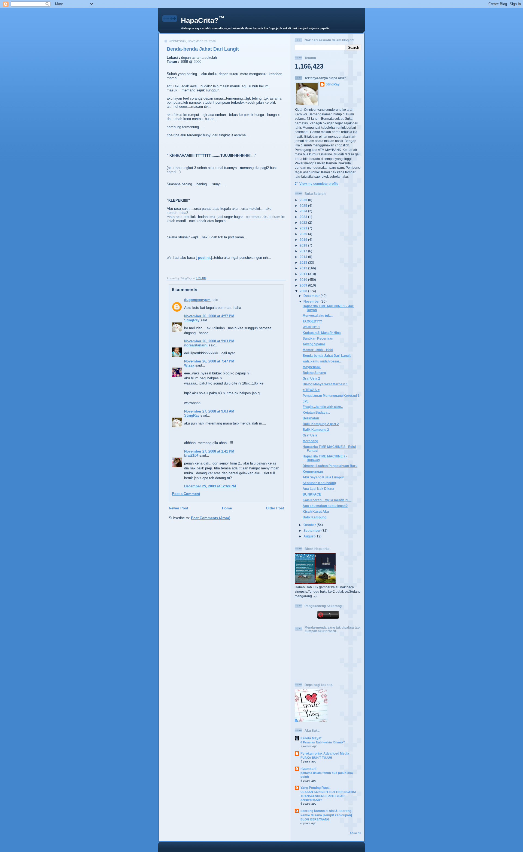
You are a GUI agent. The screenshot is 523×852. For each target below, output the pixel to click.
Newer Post (178, 508)
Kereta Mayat (310, 738)
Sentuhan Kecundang (319, 483)
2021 (304, 228)
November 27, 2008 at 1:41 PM (209, 451)
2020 (304, 234)
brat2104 (191, 455)
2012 (304, 268)
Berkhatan (311, 418)
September (312, 530)
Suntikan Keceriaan (318, 338)
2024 (304, 211)
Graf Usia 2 (311, 378)
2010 (304, 279)
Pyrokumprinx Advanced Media (324, 753)
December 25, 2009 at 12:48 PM (210, 486)
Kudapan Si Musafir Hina (322, 332)
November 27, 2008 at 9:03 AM (209, 411)
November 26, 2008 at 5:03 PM (209, 341)
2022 (304, 222)
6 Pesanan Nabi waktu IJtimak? (322, 742)
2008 (304, 291)
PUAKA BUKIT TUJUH (316, 757)
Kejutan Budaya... (316, 412)
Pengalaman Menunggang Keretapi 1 (331, 395)
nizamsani (308, 768)
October (310, 525)
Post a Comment (186, 494)
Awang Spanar (314, 344)
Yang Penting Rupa (315, 787)
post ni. (204, 258)
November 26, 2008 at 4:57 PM (209, 316)
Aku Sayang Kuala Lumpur (323, 477)
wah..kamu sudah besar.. (322, 361)
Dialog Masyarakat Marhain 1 (325, 384)
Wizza (189, 365)
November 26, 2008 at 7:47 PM (209, 361)
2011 (304, 274)
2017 (304, 251)
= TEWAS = (311, 390)
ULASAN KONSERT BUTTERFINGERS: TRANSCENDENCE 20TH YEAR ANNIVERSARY (328, 795)
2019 (304, 239)
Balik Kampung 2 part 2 (321, 424)
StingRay (191, 320)
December (312, 295)
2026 (304, 200)
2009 (304, 285)
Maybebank (312, 367)
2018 (304, 245)
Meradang (310, 441)
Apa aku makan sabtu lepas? (325, 505)
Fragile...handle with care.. (323, 406)
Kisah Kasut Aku (316, 511)
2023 (304, 217)
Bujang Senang (314, 372)
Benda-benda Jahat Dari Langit (203, 49)
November (312, 301)
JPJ (306, 401)
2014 (304, 257)
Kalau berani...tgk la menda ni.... (327, 500)
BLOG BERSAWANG (315, 819)
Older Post (275, 508)
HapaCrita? (202, 20)
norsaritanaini (196, 345)
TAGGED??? (312, 321)
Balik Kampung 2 (316, 429)
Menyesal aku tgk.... (318, 315)
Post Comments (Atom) (210, 518)
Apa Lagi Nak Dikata (318, 488)
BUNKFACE (312, 494)
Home (227, 508)
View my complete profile (318, 183)
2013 (304, 262)
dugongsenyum (197, 300)
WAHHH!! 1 (311, 327)
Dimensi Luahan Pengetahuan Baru (330, 465)
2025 (304, 205)
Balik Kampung (314, 517)
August (309, 536)
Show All (355, 833)
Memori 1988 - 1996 (318, 350)
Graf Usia (310, 435)
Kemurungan (313, 471)
